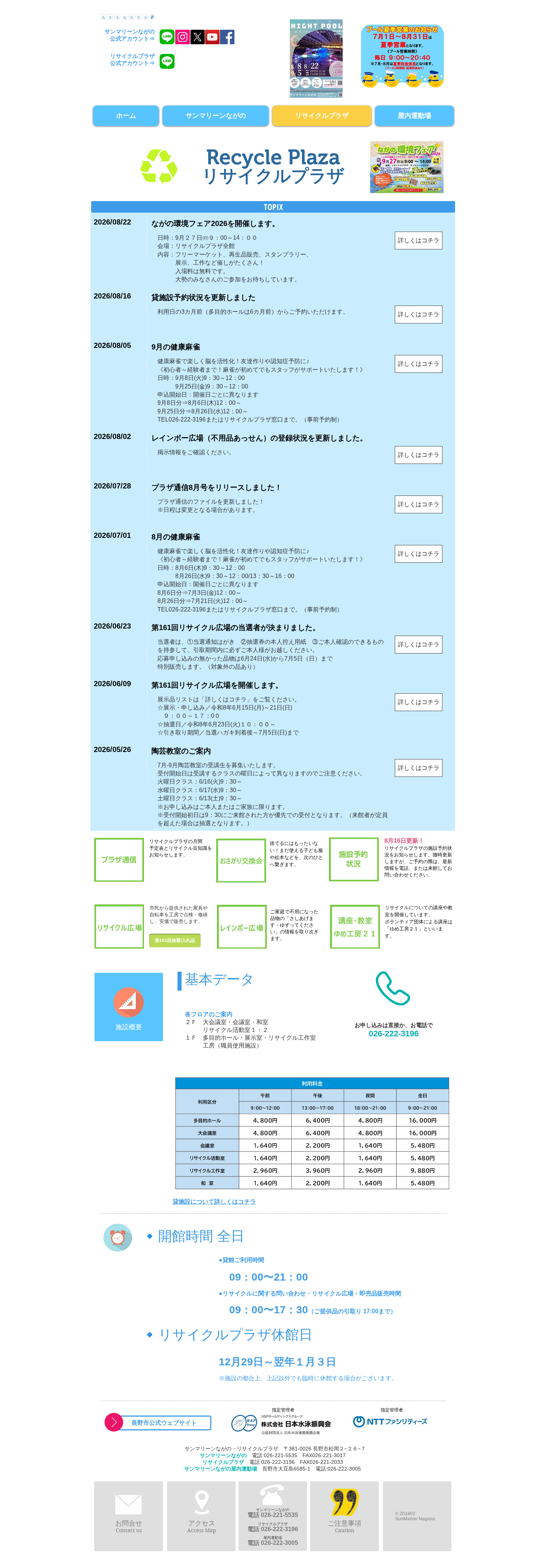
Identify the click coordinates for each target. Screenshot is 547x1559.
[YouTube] (212, 37)
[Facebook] (227, 37)
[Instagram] (182, 37)
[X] (197, 37)
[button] (273, 207)
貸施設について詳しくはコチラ (214, 1201)
